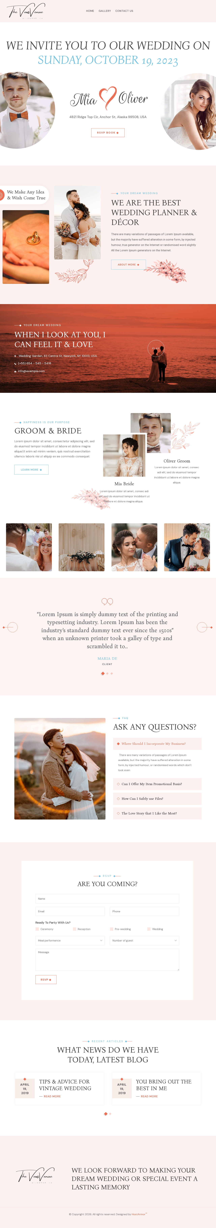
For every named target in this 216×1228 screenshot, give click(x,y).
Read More (52, 1096)
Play (156, 348)
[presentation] (13, 627)
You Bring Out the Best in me (164, 1085)
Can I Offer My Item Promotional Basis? (152, 784)
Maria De (107, 658)
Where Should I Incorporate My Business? (154, 744)
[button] (103, 673)
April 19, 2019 (25, 1089)
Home (90, 11)
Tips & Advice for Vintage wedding (65, 1085)
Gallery (105, 11)
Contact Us (124, 11)
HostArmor (139, 1214)
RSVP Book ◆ (108, 132)
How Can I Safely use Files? (142, 799)
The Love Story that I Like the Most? (149, 813)
